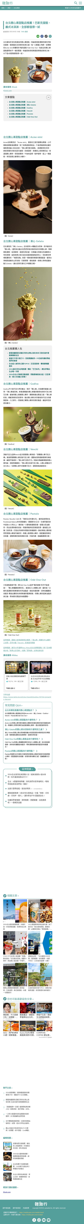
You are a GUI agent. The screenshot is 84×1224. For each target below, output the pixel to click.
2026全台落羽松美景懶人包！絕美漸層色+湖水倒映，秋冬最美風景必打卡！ (27, 776)
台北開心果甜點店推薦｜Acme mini (22, 102)
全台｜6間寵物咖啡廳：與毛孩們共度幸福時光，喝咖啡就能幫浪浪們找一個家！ (28, 783)
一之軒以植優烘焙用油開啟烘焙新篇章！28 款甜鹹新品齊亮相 (17, 1115)
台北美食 (17, 8)
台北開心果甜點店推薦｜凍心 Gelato (22, 105)
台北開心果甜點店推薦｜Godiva (21, 108)
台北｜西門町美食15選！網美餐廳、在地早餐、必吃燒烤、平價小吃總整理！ (10, 1034)
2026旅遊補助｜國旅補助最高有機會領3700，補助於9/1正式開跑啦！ (17, 1094)
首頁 (3, 8)
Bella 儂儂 (24, 31)
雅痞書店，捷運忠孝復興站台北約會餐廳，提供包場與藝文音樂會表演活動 (27, 1016)
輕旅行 (7, 3)
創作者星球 (16, 1208)
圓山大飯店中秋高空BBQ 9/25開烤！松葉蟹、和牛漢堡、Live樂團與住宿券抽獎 (18, 1129)
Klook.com (7, 90)
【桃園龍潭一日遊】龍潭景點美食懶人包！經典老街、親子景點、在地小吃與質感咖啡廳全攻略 (18, 1108)
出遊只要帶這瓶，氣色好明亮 (19, 789)
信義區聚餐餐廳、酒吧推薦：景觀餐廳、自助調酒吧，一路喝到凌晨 (27, 801)
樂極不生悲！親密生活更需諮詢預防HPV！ (43, 1016)
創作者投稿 (6, 1208)
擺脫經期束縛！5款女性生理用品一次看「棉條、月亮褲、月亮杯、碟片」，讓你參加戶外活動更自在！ (28, 794)
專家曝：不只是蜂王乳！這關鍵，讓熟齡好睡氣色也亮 (10, 1016)
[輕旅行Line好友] (49, 1220)
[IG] (39, 1220)
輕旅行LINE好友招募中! (73, 8)
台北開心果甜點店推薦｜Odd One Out (23, 117)
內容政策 (26, 1208)
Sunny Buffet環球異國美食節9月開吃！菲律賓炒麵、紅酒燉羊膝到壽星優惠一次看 (27, 1034)
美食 (9, 8)
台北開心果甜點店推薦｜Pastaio (21, 114)
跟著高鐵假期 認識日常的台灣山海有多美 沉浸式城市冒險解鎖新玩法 (17, 1101)
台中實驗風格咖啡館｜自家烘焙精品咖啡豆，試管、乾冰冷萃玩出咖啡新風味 (18, 1122)
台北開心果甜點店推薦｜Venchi (20, 111)
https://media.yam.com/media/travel (31, 1212)
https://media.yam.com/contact (32, 1215)
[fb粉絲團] (34, 1220)
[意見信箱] (44, 1220)
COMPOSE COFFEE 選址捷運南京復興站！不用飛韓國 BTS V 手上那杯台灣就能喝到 (44, 1034)
